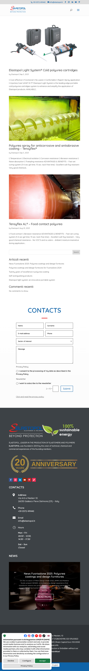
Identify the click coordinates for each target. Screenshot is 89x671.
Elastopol (15, 74)
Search (76, 252)
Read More (44, 596)
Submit (66, 388)
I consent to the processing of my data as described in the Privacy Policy (43, 372)
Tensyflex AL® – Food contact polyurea (35, 224)
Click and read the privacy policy (30, 397)
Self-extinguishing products (20, 276)
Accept (42, 661)
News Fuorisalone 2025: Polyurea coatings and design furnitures (36, 264)
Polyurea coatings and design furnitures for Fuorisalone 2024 (35, 268)
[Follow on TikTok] (34, 480)
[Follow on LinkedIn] (20, 480)
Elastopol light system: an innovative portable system (32, 280)
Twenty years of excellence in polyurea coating (29, 272)
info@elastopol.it (26, 521)
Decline (11, 661)
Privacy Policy (27, 666)
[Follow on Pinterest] (29, 480)
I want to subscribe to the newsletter (35, 383)
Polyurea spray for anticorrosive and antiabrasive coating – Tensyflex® (44, 147)
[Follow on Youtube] (25, 480)
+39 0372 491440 (26, 511)
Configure (26, 661)
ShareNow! (55, 651)
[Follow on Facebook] (11, 480)
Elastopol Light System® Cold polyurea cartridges (43, 70)
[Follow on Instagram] (15, 480)
